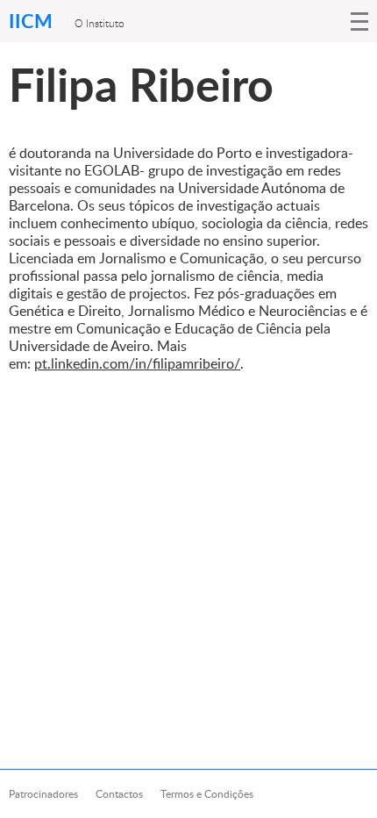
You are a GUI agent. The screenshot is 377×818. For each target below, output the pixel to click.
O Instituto (99, 23)
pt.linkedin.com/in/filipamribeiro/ (137, 363)
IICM (33, 20)
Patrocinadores (43, 793)
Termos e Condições (206, 793)
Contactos (119, 793)
